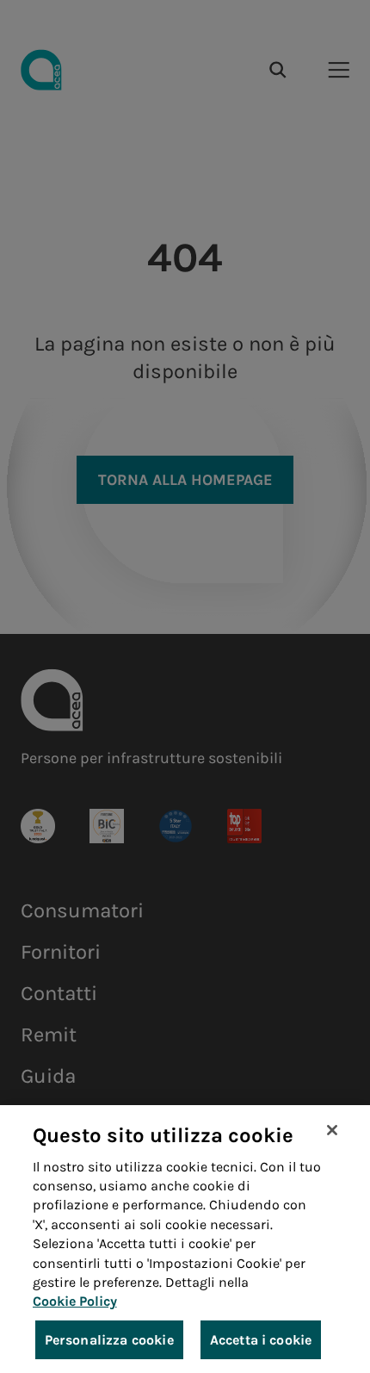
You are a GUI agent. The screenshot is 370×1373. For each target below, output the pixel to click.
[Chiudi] (332, 1130)
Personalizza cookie (109, 1340)
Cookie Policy (75, 1301)
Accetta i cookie (261, 1340)
